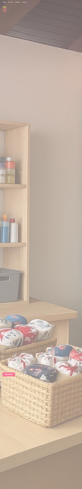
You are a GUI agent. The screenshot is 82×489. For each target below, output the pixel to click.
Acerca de (10, 2)
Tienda (4, 2)
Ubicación (17, 2)
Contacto (24, 2)
